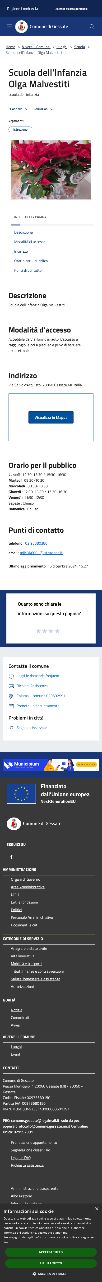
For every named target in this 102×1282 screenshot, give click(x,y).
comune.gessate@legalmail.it (35, 1120)
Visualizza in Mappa (51, 417)
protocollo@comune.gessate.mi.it (42, 1126)
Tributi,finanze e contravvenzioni (37, 971)
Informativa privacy (26, 1203)
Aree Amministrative (28, 887)
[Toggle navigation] (9, 26)
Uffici (15, 894)
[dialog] (51, 1243)
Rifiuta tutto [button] (51, 1263)
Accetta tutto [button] (51, 1252)
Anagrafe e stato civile (29, 948)
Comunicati (20, 1017)
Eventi (16, 1054)
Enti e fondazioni (24, 902)
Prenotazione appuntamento (34, 1142)
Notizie (16, 1010)
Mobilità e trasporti (26, 963)
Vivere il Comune (36, 47)
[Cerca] (92, 27)
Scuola (79, 47)
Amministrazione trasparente (34, 1188)
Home (10, 47)
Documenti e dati (24, 925)
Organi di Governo (25, 879)
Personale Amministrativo (32, 917)
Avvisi (16, 1025)
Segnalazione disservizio (30, 1150)
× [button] (96, 1209)
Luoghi (61, 47)
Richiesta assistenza (27, 1165)
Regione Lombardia (22, 8)
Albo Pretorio (21, 1196)
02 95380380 (36, 543)
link (6, 1242)
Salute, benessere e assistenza (35, 979)
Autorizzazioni (22, 986)
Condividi (17, 109)
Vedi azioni (41, 109)
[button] (51, 1274)
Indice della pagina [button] (30, 216)
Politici (16, 910)
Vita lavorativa (22, 956)
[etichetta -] (58, 631)
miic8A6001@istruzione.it (41, 553)
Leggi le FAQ (21, 1157)
